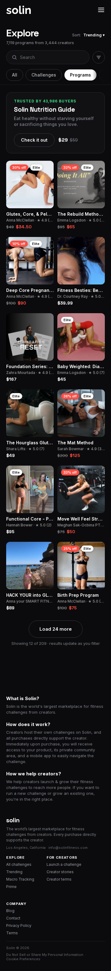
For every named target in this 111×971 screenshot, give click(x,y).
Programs (80, 74)
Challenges (43, 74)
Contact (13, 918)
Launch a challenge (64, 864)
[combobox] (47, 57)
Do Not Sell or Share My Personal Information (44, 954)
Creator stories (60, 871)
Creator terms (59, 879)
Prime (11, 886)
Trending (14, 871)
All (14, 74)
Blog (10, 910)
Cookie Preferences (23, 959)
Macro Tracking (20, 879)
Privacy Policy (18, 925)
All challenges (18, 864)
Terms (12, 933)
